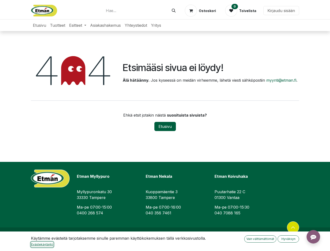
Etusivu (165, 126)
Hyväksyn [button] (288, 239)
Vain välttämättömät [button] (260, 239)
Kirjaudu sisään (281, 10)
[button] (293, 227)
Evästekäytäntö (42, 244)
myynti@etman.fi (281, 80)
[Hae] (174, 11)
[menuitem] (39, 25)
